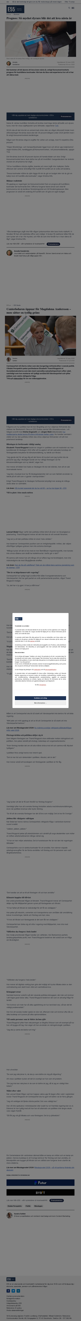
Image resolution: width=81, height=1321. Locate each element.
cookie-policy (37, 669)
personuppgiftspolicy (50, 669)
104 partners (42, 685)
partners (32, 641)
